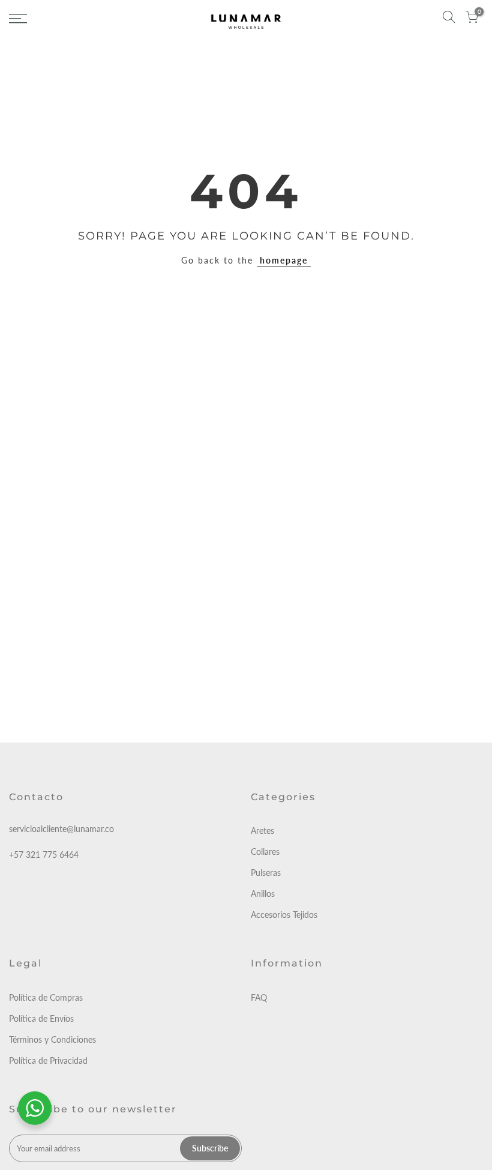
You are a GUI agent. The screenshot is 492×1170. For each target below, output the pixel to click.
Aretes (262, 830)
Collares (265, 851)
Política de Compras (46, 997)
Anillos (263, 893)
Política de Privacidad (48, 1060)
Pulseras (266, 872)
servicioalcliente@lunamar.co (61, 829)
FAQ (259, 997)
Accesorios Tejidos (284, 914)
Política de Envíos (41, 1018)
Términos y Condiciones (52, 1039)
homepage (284, 260)
